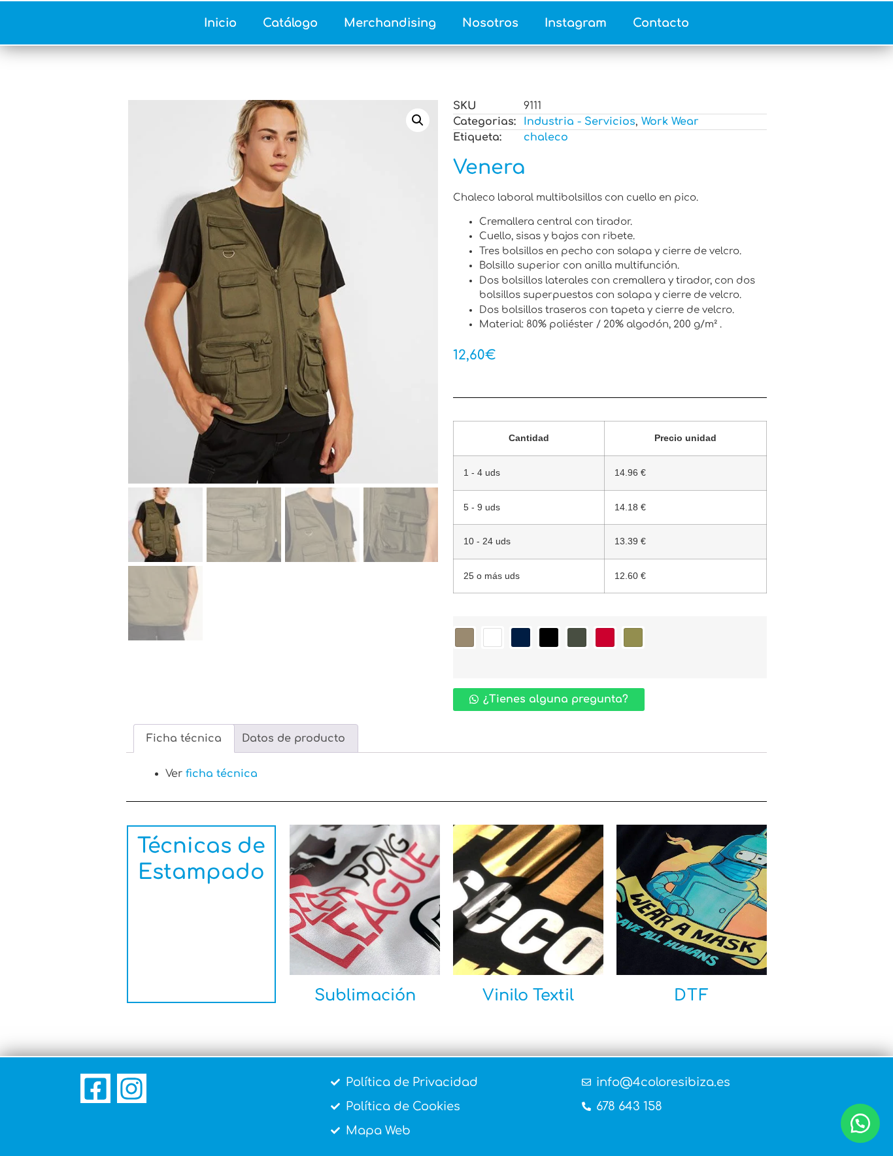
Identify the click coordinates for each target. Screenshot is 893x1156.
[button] (418, 120)
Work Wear (670, 121)
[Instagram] (132, 1089)
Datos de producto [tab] (293, 738)
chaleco (546, 137)
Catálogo (290, 22)
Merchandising (390, 22)
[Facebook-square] (95, 1089)
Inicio (220, 22)
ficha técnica (222, 774)
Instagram (576, 22)
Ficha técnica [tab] (184, 738)
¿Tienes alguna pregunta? (555, 699)
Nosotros (490, 22)
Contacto (661, 22)
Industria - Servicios (579, 121)
